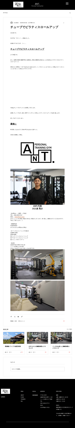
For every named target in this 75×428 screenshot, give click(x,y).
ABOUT (22, 395)
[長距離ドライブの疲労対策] (13, 338)
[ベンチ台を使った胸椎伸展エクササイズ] (61, 338)
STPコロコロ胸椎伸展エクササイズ (37, 347)
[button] (67, 4)
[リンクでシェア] (22, 316)
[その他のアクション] (64, 23)
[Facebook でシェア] (11, 316)
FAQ (21, 401)
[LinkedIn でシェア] (18, 316)
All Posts (5, 12)
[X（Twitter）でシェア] (14, 316)
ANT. (37, 3)
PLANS (22, 397)
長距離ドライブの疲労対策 (13, 346)
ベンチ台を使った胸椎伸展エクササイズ (61, 347)
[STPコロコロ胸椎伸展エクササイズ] (37, 338)
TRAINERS (23, 399)
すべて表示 (69, 329)
